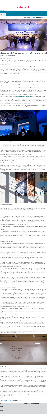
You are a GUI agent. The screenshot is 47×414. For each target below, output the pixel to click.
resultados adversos (26, 87)
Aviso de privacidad (3, 407)
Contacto (1, 409)
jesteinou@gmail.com (4, 397)
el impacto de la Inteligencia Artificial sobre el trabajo (21, 96)
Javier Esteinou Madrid (12, 55)
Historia (1, 410)
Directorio (1, 406)
